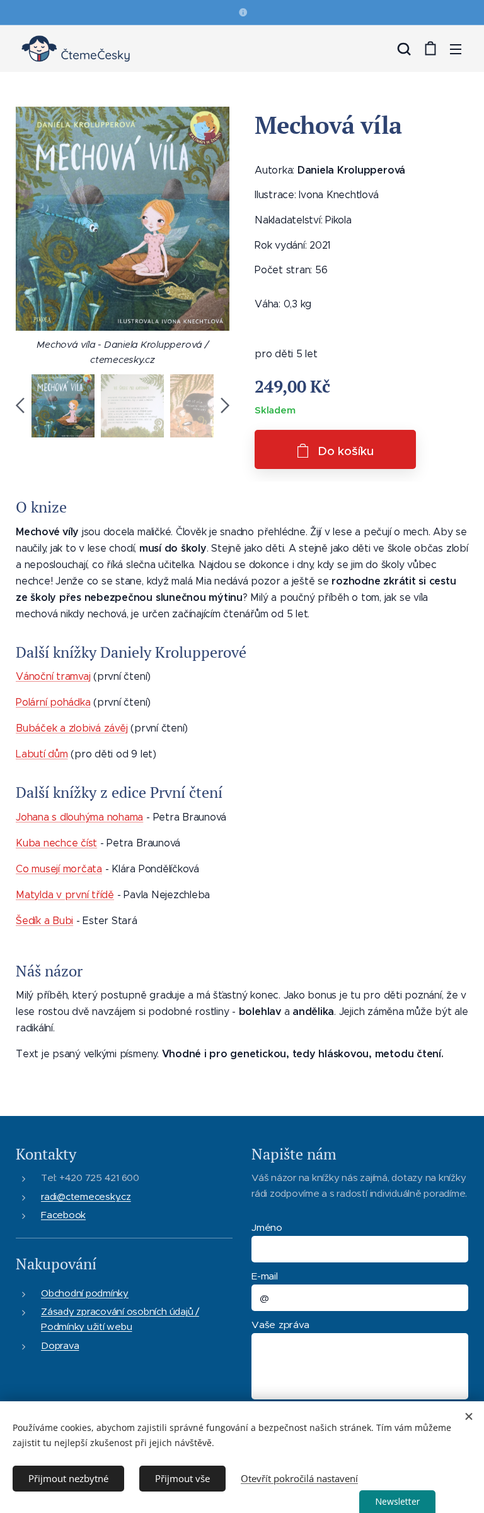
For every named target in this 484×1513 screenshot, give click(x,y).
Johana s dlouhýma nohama (79, 817)
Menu (455, 48)
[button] (404, 48)
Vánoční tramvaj (53, 676)
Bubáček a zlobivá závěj (71, 728)
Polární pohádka (53, 702)
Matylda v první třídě (65, 895)
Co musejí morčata (59, 869)
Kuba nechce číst (56, 843)
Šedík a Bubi (44, 921)
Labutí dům (42, 754)
